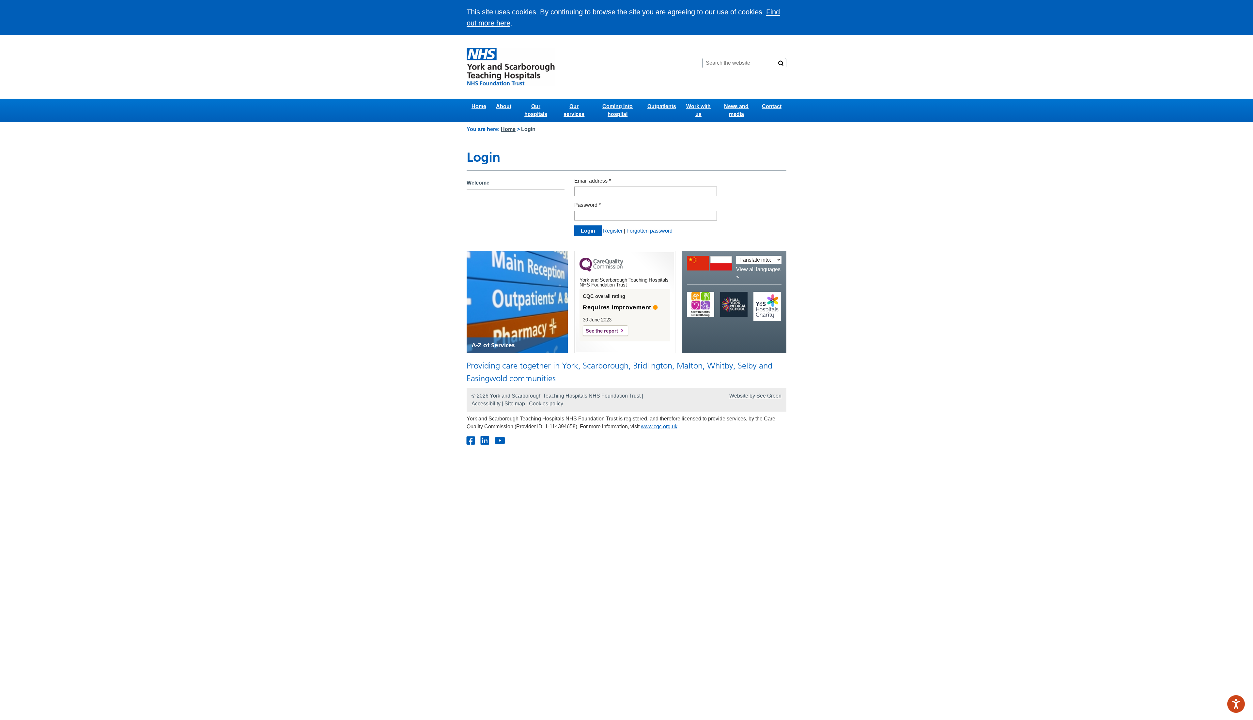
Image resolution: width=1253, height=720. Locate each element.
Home (479, 106)
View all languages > (758, 273)
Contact (771, 106)
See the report (602, 331)
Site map (514, 403)
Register (613, 231)
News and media (736, 110)
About (503, 106)
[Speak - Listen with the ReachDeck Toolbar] (1236, 704)
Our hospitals (535, 110)
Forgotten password (649, 231)
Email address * (592, 181)
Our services (574, 110)
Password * (587, 205)
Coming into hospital (617, 110)
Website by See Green (755, 396)
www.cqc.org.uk (659, 426)
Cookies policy (546, 403)
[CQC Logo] (601, 269)
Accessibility (486, 403)
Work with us (698, 110)
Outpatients (661, 106)
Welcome (478, 183)
